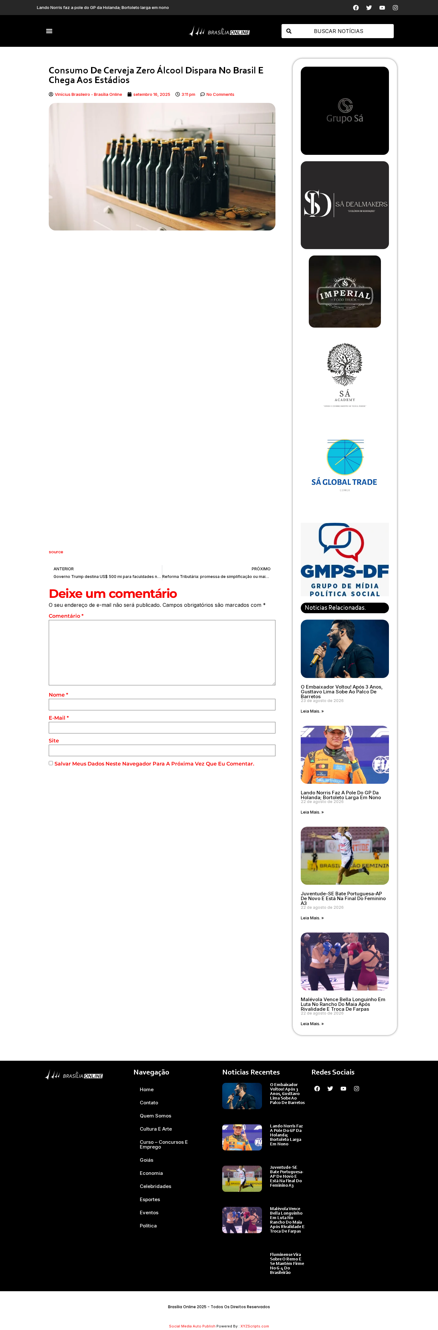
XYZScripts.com (254, 1326)
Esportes (150, 1199)
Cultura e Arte (156, 1129)
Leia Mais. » (312, 711)
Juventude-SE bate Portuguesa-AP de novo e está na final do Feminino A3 (343, 898)
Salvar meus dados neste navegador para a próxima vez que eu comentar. (154, 764)
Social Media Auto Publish (192, 1326)
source (56, 552)
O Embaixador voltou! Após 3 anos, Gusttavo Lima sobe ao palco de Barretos (342, 691)
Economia (151, 1173)
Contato (149, 1103)
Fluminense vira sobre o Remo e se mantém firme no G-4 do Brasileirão (287, 1264)
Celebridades (155, 1186)
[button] (49, 31)
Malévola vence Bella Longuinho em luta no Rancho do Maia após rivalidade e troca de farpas (343, 1004)
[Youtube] (382, 7)
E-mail (59, 718)
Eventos (149, 1212)
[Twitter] (369, 7)
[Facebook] (356, 7)
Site (54, 741)
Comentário (66, 616)
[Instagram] (395, 7)
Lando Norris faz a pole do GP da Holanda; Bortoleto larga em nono (341, 795)
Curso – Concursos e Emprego (164, 1144)
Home (147, 1089)
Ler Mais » (280, 1109)
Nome (58, 695)
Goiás (146, 1160)
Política (148, 1226)
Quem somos (155, 1116)
